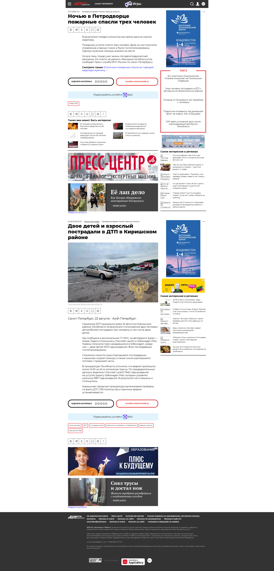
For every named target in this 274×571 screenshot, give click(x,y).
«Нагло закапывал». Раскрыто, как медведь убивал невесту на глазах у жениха (189, 176)
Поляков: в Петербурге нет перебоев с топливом (183, 101)
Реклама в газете (106, 519)
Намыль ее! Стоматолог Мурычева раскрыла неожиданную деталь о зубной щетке (188, 204)
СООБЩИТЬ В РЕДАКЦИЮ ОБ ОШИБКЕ (163, 522)
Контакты (91, 519)
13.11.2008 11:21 (73, 12)
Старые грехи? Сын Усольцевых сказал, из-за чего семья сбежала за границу (189, 195)
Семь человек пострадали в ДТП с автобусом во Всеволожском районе (183, 89)
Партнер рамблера (111, 560)
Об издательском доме (97, 516)
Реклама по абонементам (149, 519)
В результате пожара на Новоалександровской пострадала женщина (136, 126)
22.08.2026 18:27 (75, 221)
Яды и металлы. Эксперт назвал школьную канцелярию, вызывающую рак (187, 330)
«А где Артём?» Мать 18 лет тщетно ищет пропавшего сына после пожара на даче (188, 185)
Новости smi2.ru (77, 212)
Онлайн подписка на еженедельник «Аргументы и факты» (173, 516)
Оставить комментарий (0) (137, 82)
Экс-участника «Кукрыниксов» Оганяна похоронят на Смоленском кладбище (183, 78)
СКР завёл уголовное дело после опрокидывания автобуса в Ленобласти (183, 124)
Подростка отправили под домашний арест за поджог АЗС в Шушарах (183, 112)
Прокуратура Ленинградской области (85, 304)
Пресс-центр (116, 516)
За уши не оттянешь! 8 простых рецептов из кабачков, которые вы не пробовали (189, 349)
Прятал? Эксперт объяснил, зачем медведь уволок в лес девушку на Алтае (188, 321)
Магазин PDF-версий (135, 516)
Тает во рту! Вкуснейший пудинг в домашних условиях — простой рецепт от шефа (188, 167)
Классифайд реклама (96, 522)
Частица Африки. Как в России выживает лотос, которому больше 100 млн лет (188, 157)
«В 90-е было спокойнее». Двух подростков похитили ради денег (188, 301)
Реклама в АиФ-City (173, 519)
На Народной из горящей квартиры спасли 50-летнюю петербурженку (93, 135)
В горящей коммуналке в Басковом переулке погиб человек (92, 126)
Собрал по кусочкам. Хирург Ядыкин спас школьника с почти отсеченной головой (189, 311)
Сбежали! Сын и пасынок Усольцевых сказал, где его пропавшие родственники (189, 339)
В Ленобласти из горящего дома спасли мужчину (139, 134)
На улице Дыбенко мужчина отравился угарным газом (92, 143)
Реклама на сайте (126, 519)
